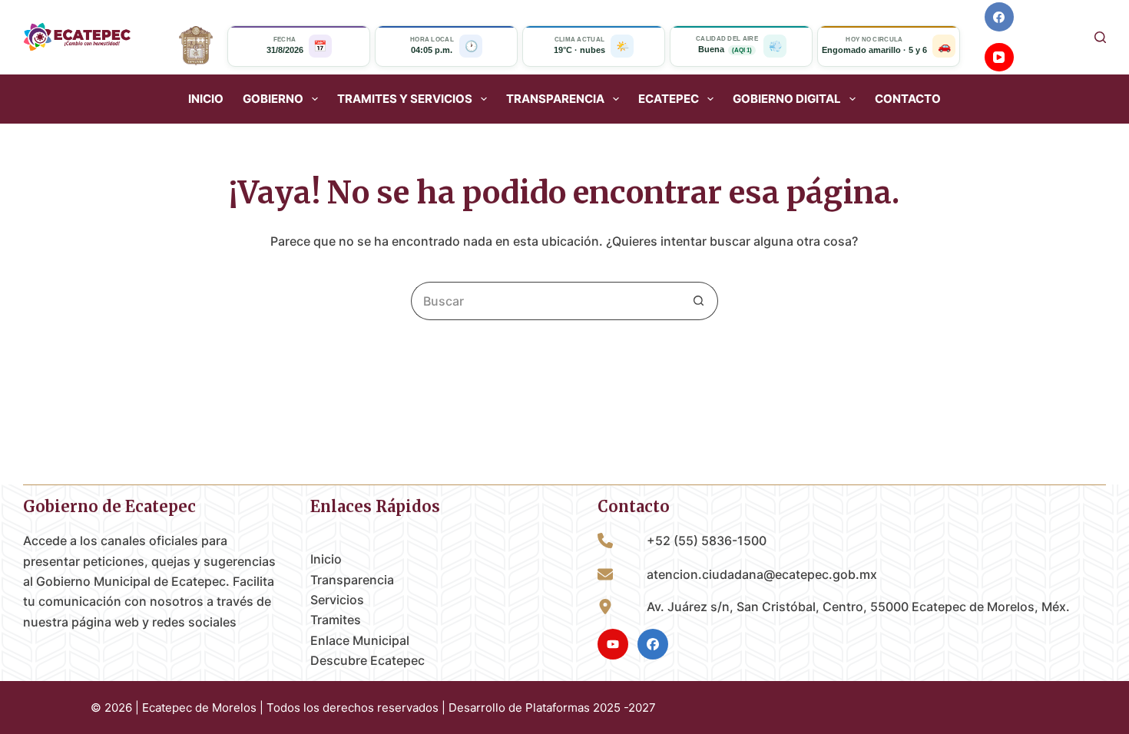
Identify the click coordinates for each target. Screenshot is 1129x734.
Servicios (337, 599)
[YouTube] (999, 57)
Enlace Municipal (359, 640)
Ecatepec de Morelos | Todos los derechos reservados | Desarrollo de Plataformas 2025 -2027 (399, 707)
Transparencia (352, 579)
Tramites (335, 619)
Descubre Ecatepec (367, 660)
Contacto (908, 99)
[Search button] (699, 301)
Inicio (205, 99)
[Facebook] (999, 16)
